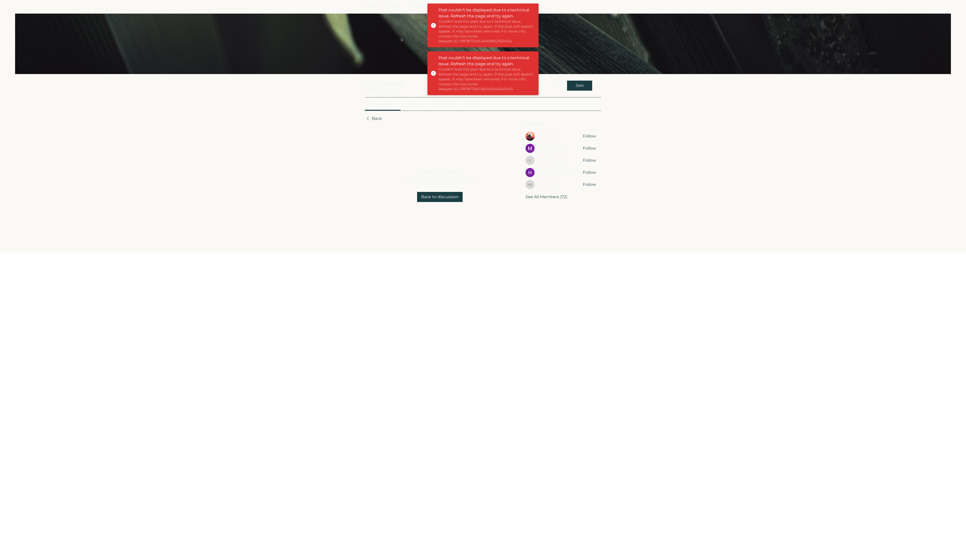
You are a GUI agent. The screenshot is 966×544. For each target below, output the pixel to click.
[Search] (556, 86)
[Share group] (598, 85)
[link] (382, 103)
